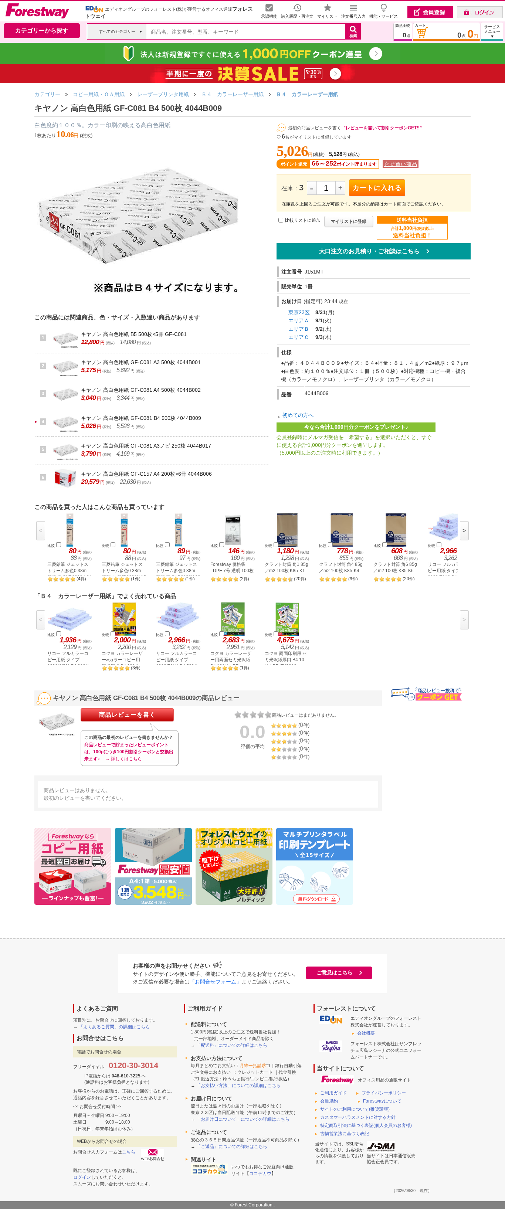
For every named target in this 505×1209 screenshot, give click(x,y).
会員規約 (329, 1101)
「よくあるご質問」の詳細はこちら (114, 1026)
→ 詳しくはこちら (123, 758)
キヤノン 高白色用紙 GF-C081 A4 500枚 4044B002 (141, 390)
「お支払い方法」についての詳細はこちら (238, 1085)
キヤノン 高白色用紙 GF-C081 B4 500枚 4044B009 (141, 418)
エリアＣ (298, 337)
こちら (128, 1152)
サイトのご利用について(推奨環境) (355, 1109)
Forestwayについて (382, 1101)
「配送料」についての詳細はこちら (231, 1045)
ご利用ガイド (333, 1093)
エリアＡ (298, 320)
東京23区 (299, 312)
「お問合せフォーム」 (215, 982)
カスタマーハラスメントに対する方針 (358, 1117)
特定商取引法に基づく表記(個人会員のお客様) (366, 1125)
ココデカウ (260, 1173)
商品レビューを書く (127, 715)
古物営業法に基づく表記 (344, 1133)
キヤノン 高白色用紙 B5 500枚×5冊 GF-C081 (134, 334)
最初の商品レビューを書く (314, 127)
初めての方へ (297, 415)
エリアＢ (298, 329)
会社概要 (366, 1033)
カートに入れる (377, 187)
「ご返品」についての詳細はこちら (231, 1146)
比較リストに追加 (303, 220)
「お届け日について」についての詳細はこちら (242, 1119)
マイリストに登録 (348, 221)
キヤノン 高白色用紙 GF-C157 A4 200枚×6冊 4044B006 (146, 474)
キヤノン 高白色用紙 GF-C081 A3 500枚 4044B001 (141, 362)
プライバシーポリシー (384, 1093)
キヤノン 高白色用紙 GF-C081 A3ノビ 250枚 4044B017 (146, 446)
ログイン (82, 1177)
